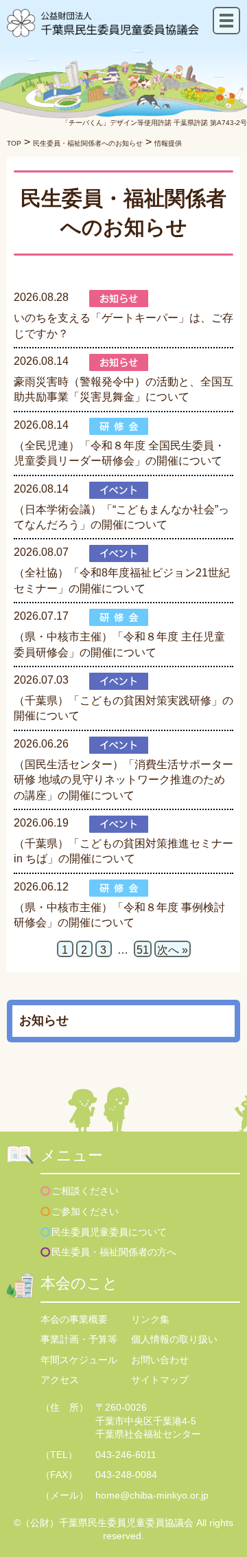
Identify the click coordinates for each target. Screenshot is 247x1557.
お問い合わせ (160, 1359)
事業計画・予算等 (78, 1339)
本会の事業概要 (74, 1319)
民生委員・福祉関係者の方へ (113, 1251)
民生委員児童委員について (109, 1231)
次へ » (172, 950)
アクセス (59, 1379)
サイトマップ (160, 1379)
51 (143, 950)
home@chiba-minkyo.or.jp (152, 1495)
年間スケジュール (78, 1359)
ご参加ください (85, 1211)
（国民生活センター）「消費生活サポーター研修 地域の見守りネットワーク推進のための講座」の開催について (123, 780)
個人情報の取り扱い (174, 1339)
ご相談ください (85, 1190)
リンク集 (150, 1319)
